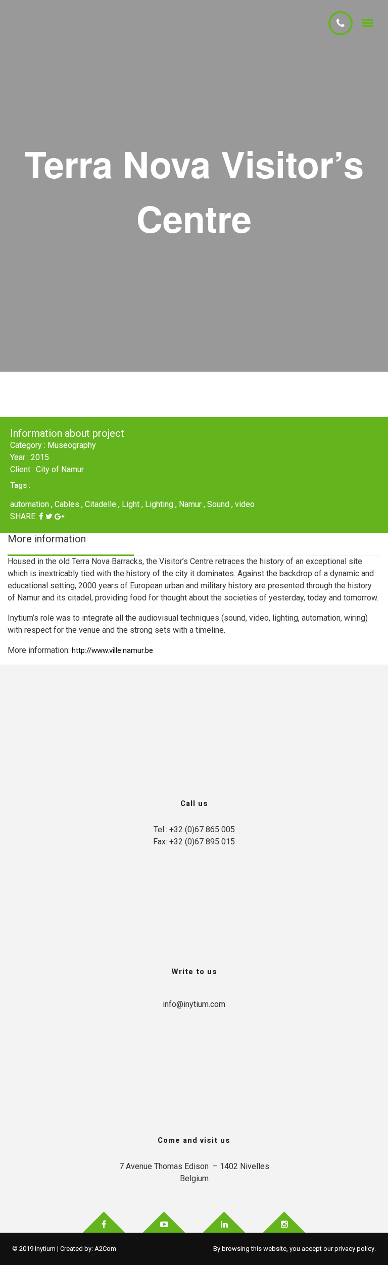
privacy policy (354, 1248)
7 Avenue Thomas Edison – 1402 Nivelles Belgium (194, 1172)
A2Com (105, 1248)
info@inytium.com (194, 1004)
